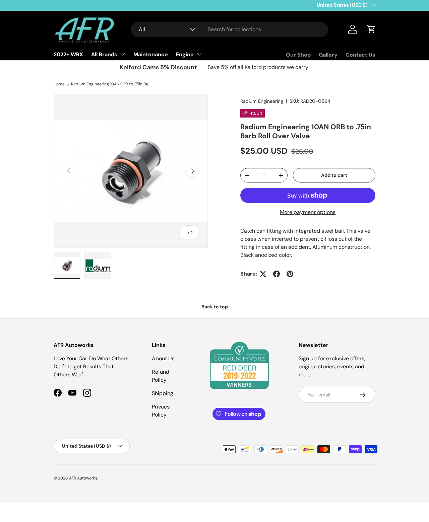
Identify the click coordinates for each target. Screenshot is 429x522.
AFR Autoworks (83, 478)
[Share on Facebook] (276, 274)
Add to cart (334, 175)
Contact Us (360, 54)
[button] (371, 29)
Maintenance (150, 54)
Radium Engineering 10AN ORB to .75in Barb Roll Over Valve (111, 84)
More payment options (307, 212)
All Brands (104, 54)
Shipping (162, 393)
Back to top (214, 307)
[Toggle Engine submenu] (199, 54)
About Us (163, 358)
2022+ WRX (68, 54)
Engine (185, 54)
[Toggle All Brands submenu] (123, 54)
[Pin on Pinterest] (290, 274)
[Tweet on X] (263, 274)
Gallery (328, 54)
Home (59, 84)
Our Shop (298, 54)
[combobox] (229, 29)
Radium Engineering (261, 101)
